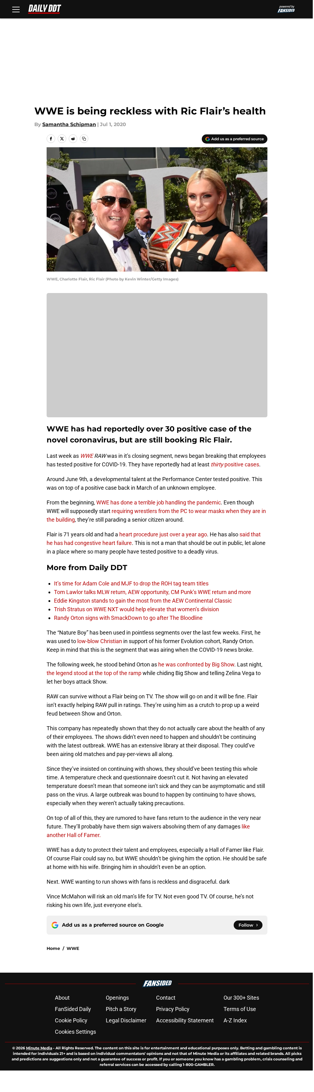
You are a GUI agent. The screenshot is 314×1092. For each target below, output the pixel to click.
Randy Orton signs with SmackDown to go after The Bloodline (128, 618)
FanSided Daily (73, 1009)
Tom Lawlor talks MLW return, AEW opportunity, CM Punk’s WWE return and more (152, 592)
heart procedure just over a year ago (162, 534)
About (62, 997)
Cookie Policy (71, 1020)
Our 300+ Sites (241, 997)
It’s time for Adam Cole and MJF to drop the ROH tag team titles (131, 583)
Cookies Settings (75, 1031)
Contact (165, 997)
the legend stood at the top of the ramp (94, 673)
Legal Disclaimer (126, 1020)
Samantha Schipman (69, 124)
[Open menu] (16, 9)
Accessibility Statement (185, 1020)
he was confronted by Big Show (196, 664)
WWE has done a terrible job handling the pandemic (158, 502)
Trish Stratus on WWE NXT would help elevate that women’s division (136, 609)
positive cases (235, 464)
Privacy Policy (173, 1009)
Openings (117, 997)
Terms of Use (240, 1009)
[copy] (84, 138)
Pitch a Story (121, 1009)
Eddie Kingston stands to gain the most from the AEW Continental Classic (143, 600)
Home (53, 948)
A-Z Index (235, 1020)
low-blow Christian (99, 641)
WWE (73, 948)
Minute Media (39, 1048)
